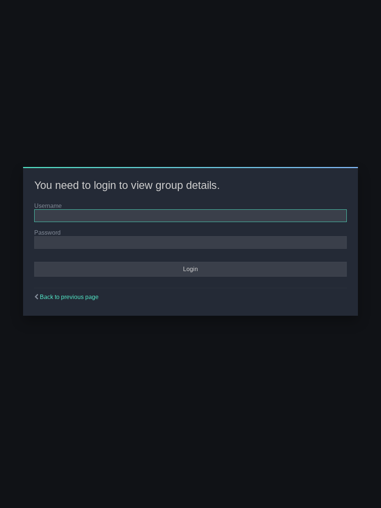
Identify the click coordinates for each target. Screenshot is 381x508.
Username (48, 206)
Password (47, 232)
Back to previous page (69, 297)
